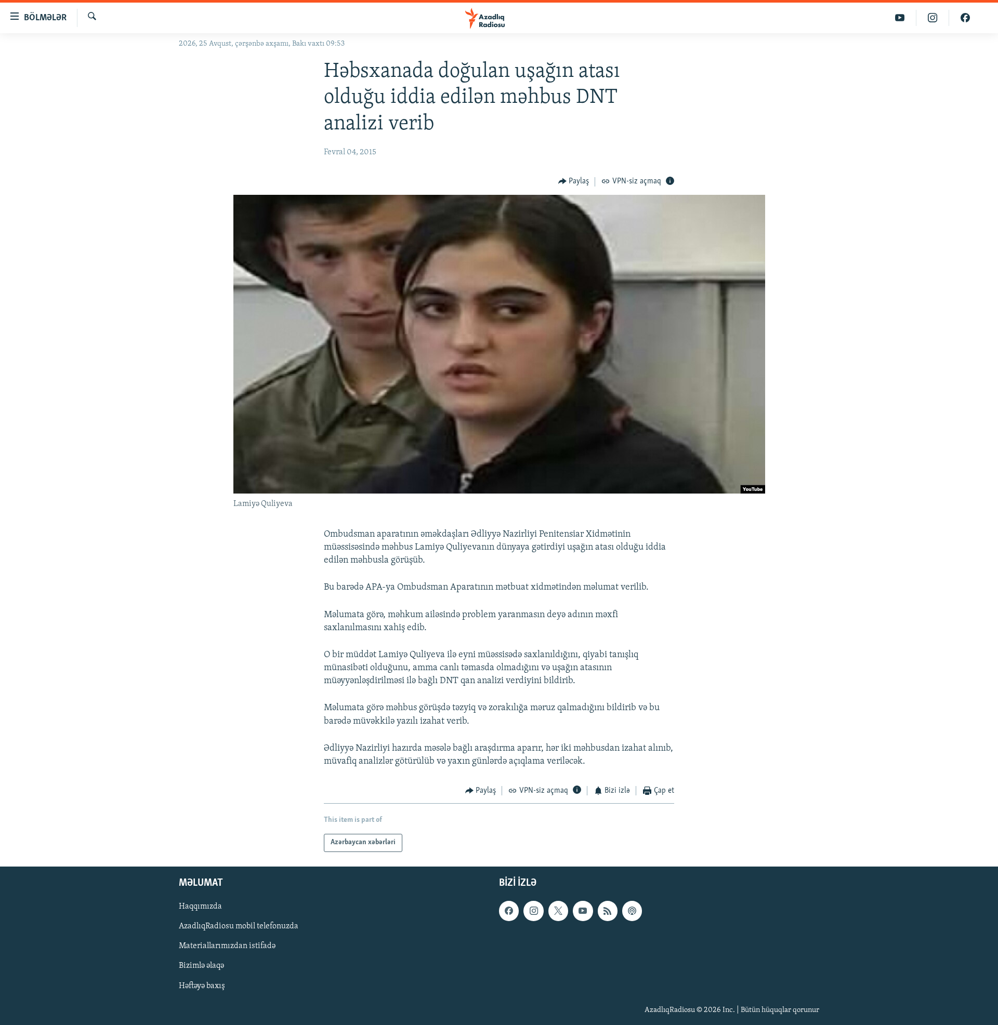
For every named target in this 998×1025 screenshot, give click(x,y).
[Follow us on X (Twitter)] (558, 911)
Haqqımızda (200, 906)
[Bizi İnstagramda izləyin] (932, 18)
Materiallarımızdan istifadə (227, 946)
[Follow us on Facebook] (509, 911)
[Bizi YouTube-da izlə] (900, 18)
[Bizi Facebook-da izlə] (965, 18)
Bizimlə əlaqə (201, 966)
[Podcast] (632, 911)
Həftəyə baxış (202, 985)
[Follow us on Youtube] (583, 911)
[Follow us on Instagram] (533, 911)
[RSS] (608, 911)
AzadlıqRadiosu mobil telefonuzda (238, 926)
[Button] (573, 182)
